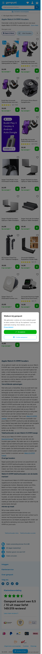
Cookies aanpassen (21, 337)
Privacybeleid (8, 327)
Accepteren (21, 332)
